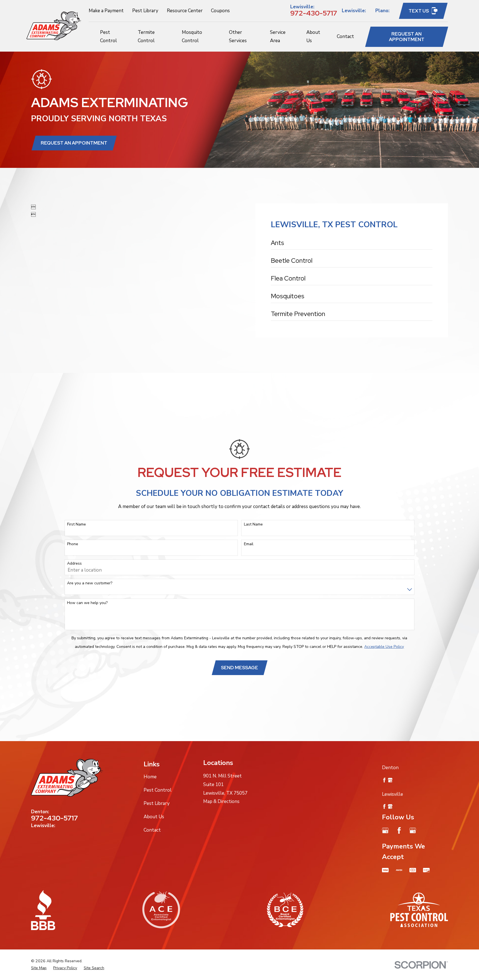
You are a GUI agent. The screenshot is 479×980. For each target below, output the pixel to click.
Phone (72, 544)
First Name (76, 524)
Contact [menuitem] (345, 36)
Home (150, 777)
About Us (154, 817)
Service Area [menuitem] (278, 36)
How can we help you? (87, 603)
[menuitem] (352, 244)
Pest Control (158, 790)
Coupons (220, 10)
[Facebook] (399, 830)
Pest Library (145, 10)
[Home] (54, 26)
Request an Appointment (406, 36)
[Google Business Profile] (385, 830)
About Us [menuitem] (313, 36)
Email (248, 544)
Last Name (253, 524)
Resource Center (185, 10)
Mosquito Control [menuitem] (192, 36)
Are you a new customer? (89, 583)
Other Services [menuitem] (238, 36)
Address (74, 563)
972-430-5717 (313, 13)
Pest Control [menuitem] (108, 36)
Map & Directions (221, 801)
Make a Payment (106, 10)
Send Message (239, 668)
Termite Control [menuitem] (146, 36)
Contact (152, 830)
